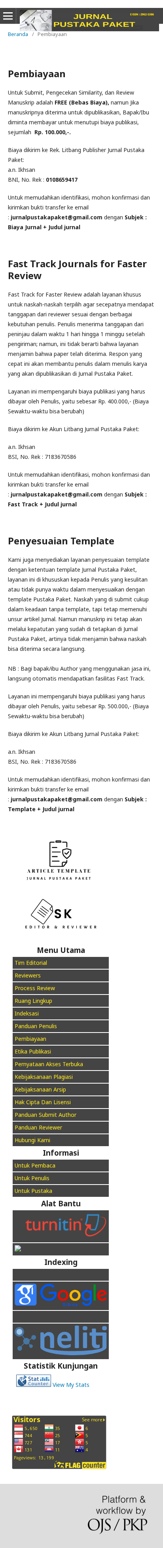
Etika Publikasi (33, 1051)
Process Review (35, 988)
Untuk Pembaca (35, 1165)
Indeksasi (27, 1013)
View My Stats (71, 1384)
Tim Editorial (31, 962)
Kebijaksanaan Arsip (40, 1089)
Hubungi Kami (32, 1140)
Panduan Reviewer (38, 1127)
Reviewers (28, 975)
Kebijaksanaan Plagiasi (44, 1076)
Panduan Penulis (36, 1026)
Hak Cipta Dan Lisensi (43, 1102)
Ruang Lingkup (33, 1000)
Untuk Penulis (32, 1178)
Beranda (18, 34)
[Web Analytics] (33, 1384)
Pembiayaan (30, 1038)
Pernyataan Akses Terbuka (49, 1064)
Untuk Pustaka (34, 1190)
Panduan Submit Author (45, 1114)
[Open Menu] (8, 16)
